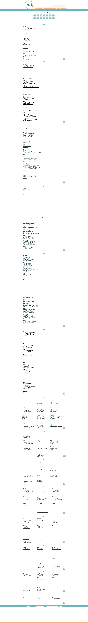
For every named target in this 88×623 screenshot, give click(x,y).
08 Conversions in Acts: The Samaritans (29, 281)
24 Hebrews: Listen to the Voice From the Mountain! (31, 233)
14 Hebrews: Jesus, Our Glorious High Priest (29, 212)
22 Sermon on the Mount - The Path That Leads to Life (31, 167)
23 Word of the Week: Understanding (28, 259)
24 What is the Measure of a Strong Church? (30, 296)
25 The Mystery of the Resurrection (28, 367)
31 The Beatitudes (26, 142)
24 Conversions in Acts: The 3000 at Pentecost (30, 277)
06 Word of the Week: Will (27, 263)
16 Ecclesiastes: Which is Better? (28, 311)
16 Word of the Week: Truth (27, 258)
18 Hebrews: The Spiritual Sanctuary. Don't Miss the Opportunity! (33, 217)
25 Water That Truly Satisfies (27, 136)
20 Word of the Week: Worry (27, 270)
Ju (23, 220)
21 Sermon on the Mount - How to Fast (29, 159)
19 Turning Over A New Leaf (27, 243)
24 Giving (24, 382)
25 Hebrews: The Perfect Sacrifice (28, 218)
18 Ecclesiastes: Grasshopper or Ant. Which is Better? (31, 306)
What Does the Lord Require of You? (29, 242)
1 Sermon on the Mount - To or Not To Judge (30, 164)
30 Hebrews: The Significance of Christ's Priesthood (31, 208)
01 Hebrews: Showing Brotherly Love (28, 236)
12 (23, 242)
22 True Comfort (25, 372)
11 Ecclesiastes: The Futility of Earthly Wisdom (30, 305)
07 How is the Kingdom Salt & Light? (28, 145)
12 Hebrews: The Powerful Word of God (29, 196)
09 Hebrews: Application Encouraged (28, 221)
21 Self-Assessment (26, 388)
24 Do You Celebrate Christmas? (28, 247)
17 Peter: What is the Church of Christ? (29, 295)
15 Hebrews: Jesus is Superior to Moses (29, 191)
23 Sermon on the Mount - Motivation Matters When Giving (32, 156)
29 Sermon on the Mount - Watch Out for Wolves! (30, 168)
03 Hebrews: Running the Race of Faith (29, 230)
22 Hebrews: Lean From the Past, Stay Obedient (30, 192)
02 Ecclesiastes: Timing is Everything (29, 309)
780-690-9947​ (64, 2)
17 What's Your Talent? (26, 140)
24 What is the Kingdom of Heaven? (28, 141)
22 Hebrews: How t (26, 237)
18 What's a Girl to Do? (26, 366)
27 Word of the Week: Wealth (27, 265)
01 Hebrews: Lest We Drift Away (28, 189)
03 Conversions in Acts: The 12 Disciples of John (30, 294)
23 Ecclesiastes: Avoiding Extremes (28, 312)
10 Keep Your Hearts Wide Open (28, 380)
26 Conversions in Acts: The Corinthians (29, 291)
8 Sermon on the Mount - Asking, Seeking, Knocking (31, 165)
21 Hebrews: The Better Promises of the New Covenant (31, 213)
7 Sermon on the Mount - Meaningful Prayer (30, 158)
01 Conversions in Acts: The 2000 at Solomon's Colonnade (32, 280)
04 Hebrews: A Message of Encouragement (29, 321)
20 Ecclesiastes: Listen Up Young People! (29, 317)
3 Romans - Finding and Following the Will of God (30, 176)
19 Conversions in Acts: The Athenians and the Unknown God (32, 290)
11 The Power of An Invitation (27, 134)
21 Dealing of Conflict (26, 130)
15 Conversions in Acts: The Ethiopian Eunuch (30, 282)
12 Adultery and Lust (26, 150)
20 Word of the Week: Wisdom (28, 264)
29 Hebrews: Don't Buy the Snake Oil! (28, 238)
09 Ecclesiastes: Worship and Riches (28, 310)
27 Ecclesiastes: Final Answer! (27, 318)
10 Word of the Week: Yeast (27, 275)
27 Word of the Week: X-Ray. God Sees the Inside (30, 271)
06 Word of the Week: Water (27, 268)
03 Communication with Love (27, 274)
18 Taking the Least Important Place (28, 135)
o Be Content (31, 237)
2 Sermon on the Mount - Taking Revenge (29, 155)
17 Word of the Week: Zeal (27, 276)
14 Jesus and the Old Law (27, 146)
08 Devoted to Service (26, 371)
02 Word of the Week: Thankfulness (28, 256)
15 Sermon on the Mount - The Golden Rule (29, 166)
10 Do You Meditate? (26, 139)
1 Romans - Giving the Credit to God (28, 179)
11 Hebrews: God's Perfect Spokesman (28, 322)
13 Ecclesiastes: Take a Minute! (28, 316)
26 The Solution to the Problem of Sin (29, 244)
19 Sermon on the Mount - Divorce (28, 151)
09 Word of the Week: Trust (27, 257)
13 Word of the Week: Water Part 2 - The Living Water (31, 269)
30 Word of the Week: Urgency (27, 260)
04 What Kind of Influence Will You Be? (29, 133)
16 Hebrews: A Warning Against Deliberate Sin (30, 222)
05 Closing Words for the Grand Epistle (29, 241)
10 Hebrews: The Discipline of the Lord (29, 231)
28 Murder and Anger (26, 148)
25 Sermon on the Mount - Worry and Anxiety (30, 162)
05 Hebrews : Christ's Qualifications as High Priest (30, 200)
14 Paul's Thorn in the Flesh (27, 387)
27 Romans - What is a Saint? (27, 173)
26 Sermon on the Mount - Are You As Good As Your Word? (32, 152)
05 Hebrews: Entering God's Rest (28, 195)
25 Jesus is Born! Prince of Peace (28, 324)
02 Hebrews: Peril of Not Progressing (28, 204)
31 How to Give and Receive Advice (28, 297)
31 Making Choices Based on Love (28, 248)
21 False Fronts (25, 147)
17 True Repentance (26, 381)
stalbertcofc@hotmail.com (40, 606)
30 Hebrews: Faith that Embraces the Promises (30, 224)
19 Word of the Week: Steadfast (28, 393)
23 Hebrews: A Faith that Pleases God (28, 223)
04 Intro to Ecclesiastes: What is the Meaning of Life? (31, 304)
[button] (48, 8)
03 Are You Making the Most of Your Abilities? (30, 138)
